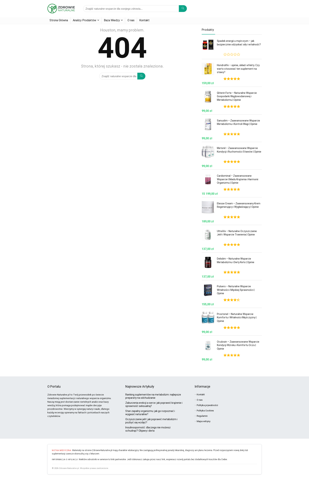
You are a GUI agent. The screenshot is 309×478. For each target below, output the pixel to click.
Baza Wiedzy (112, 20)
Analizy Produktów (84, 20)
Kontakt (144, 20)
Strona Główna (59, 20)
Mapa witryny (203, 421)
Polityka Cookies (205, 410)
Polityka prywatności (207, 405)
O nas (130, 20)
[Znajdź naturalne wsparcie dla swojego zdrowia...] (183, 8)
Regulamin (202, 416)
